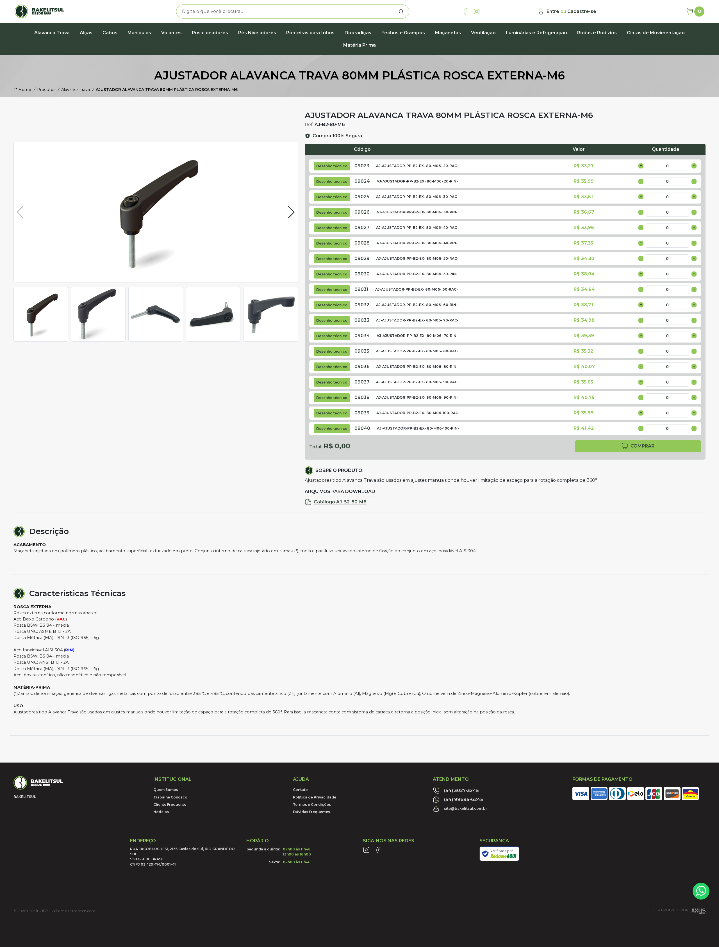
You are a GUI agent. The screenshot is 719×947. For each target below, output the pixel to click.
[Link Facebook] (465, 11)
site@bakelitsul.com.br (465, 808)
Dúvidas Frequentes (311, 812)
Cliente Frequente (169, 804)
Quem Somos (165, 790)
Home (24, 89)
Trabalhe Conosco (170, 797)
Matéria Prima (359, 45)
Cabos (110, 32)
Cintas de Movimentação (656, 32)
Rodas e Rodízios (597, 32)
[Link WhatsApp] (701, 891)
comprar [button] (642, 446)
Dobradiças (358, 32)
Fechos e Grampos (403, 32)
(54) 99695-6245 (463, 799)
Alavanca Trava (52, 32)
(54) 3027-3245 (461, 790)
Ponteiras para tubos (310, 32)
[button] (291, 212)
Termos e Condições (312, 804)
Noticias (161, 812)
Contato (300, 790)
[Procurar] (401, 11)
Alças (86, 32)
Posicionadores (210, 32)
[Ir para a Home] (69, 11)
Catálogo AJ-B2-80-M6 (340, 502)
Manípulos (139, 32)
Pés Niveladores (257, 32)
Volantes (171, 32)
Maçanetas (448, 32)
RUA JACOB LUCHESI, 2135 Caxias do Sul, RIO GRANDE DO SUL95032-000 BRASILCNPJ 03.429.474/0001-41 (182, 856)
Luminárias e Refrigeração (536, 32)
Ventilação (483, 32)
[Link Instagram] (476, 11)
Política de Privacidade (314, 797)
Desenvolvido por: (670, 910)
